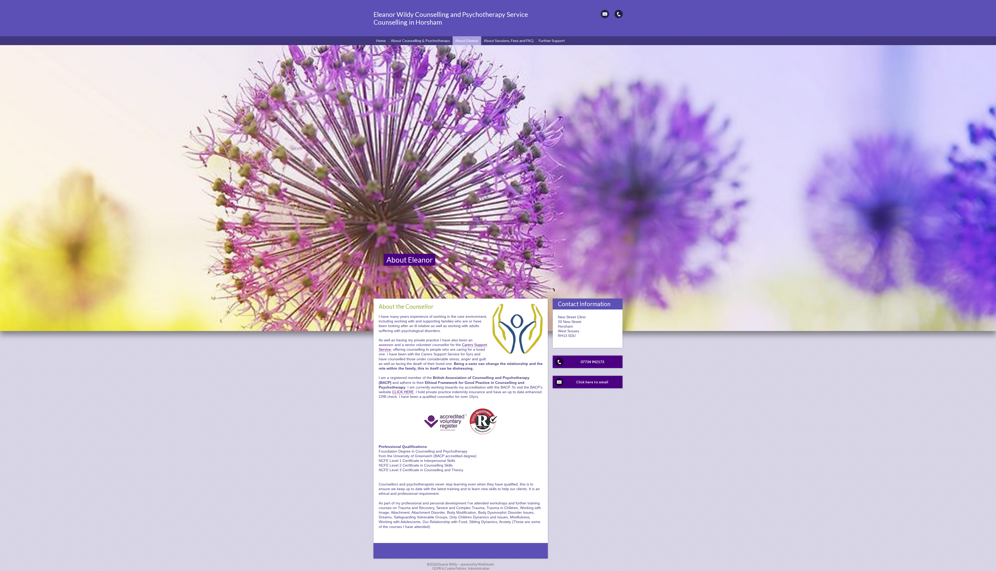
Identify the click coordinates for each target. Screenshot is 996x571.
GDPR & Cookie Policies (449, 568)
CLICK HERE (403, 392)
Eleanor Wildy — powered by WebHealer (465, 564)
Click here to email (592, 382)
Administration (478, 568)
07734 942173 (592, 361)
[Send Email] (604, 14)
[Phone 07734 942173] (618, 14)
